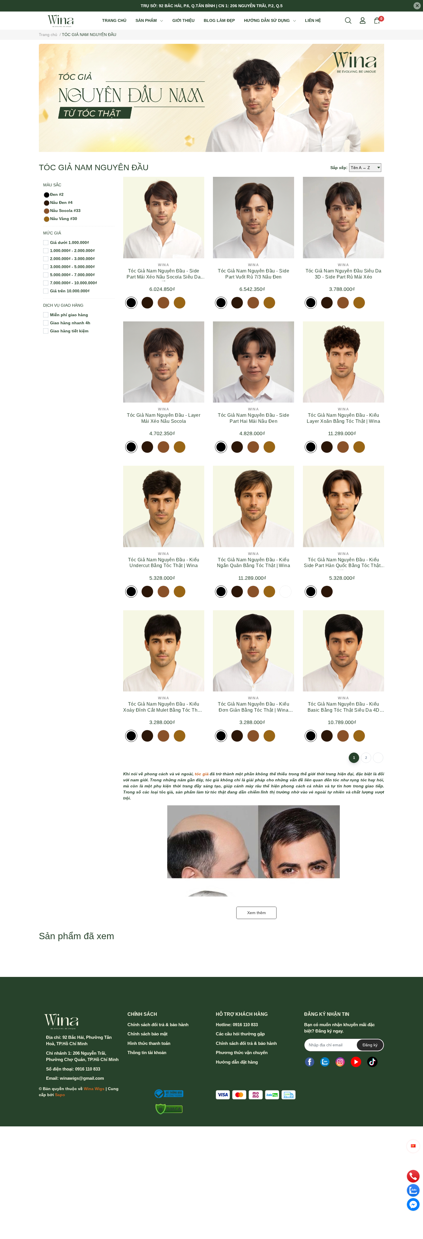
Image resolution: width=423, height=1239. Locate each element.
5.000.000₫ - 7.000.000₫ (72, 274)
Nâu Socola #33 (65, 210)
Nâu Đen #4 (61, 202)
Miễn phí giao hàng (69, 314)
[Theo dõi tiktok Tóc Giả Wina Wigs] (372, 1062)
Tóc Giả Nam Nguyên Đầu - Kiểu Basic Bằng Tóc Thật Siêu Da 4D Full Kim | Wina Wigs (344, 710)
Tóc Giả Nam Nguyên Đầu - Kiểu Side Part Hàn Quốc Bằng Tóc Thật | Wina (343, 565)
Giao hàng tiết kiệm (69, 331)
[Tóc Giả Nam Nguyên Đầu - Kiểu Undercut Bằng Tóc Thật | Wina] (163, 506)
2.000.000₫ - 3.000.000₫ (72, 258)
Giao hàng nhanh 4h (70, 323)
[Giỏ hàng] (377, 20)
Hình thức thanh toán (148, 1043)
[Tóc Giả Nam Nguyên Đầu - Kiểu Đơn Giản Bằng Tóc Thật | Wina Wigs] (253, 651)
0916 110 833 (87, 1068)
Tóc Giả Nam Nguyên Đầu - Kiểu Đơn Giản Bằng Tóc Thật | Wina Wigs (253, 710)
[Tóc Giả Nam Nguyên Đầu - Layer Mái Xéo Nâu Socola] (163, 362)
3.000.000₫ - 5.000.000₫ (72, 266)
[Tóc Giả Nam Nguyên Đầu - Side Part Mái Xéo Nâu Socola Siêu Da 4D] (163, 217)
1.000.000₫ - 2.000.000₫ (72, 250)
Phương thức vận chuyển (242, 1052)
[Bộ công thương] (167, 1094)
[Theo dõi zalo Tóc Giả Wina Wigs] (324, 1062)
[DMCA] (167, 1109)
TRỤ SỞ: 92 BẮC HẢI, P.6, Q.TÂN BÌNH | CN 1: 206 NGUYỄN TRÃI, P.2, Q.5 (212, 5)
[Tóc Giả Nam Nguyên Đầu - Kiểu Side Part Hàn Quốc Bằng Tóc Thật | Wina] (343, 506)
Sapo (60, 1094)
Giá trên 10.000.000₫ (69, 291)
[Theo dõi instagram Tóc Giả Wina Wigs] (340, 1062)
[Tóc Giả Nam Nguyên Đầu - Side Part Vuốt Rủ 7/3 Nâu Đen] (253, 217)
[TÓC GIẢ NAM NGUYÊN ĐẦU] (211, 98)
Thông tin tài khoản (146, 1052)
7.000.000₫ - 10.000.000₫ (73, 283)
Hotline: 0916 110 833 (237, 1024)
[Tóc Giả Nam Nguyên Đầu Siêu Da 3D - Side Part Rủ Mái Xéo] (343, 217)
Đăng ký (370, 1045)
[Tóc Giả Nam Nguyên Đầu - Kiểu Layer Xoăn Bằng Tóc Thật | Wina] (343, 362)
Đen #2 (57, 194)
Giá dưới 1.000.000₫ (69, 242)
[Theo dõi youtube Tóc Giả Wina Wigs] (356, 1062)
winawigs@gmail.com (82, 1078)
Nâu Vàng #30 (63, 218)
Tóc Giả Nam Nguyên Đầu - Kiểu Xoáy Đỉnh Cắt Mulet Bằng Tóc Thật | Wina (163, 710)
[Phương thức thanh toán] (256, 1095)
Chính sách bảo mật (147, 1033)
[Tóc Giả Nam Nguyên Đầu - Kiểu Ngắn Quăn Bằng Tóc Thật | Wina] (253, 506)
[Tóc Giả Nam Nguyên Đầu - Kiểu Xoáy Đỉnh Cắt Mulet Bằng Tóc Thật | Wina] (163, 651)
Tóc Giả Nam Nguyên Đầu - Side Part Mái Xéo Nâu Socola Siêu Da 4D (164, 276)
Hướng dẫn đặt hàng (237, 1062)
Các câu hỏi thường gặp (240, 1033)
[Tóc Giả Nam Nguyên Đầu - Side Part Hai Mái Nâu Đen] (253, 362)
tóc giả (201, 774)
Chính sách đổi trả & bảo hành (157, 1024)
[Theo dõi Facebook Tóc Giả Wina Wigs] (309, 1062)
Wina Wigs (94, 1088)
